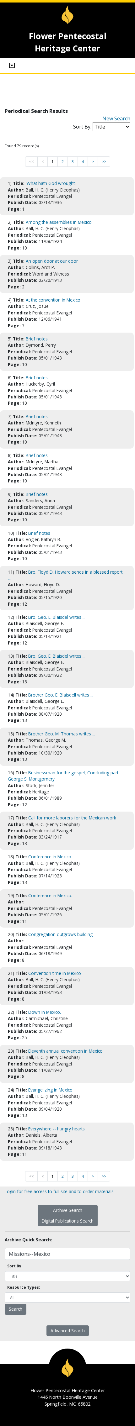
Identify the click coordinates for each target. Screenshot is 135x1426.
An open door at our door (52, 261)
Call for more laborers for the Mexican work (72, 818)
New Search (116, 118)
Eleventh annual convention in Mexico (65, 1051)
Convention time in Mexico (54, 973)
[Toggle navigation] (12, 65)
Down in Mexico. (44, 1012)
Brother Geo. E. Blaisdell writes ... (60, 695)
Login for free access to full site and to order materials (59, 1191)
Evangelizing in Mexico (50, 1090)
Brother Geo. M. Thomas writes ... (61, 734)
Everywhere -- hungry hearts (56, 1129)
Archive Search (67, 1210)
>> (104, 161)
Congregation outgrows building (60, 934)
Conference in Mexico (49, 857)
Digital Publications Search (68, 1221)
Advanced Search (68, 1331)
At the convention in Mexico (53, 300)
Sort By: (82, 126)
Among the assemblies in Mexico (59, 222)
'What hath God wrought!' (51, 183)
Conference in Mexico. (50, 895)
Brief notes (37, 339)
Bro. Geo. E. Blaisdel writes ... (56, 617)
